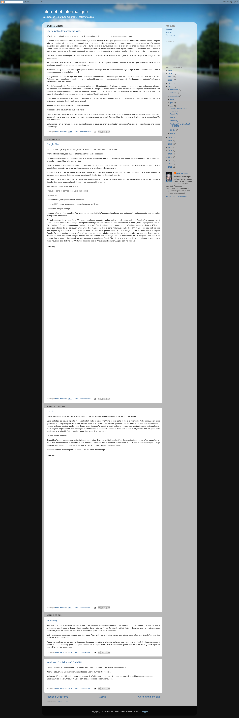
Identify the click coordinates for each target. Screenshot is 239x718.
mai (172, 106)
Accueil (103, 696)
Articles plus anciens (149, 696)
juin (172, 103)
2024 (170, 77)
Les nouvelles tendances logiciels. (64, 31)
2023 (170, 80)
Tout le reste (170, 35)
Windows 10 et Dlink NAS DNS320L (65, 662)
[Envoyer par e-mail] (99, 132)
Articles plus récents (57, 696)
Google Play (53, 144)
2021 (170, 87)
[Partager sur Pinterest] (109, 132)
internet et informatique (65, 11)
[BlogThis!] (101, 132)
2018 (170, 144)
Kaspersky (52, 620)
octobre (173, 93)
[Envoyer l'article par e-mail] (95, 132)
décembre (174, 90)
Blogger (145, 712)
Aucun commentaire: (83, 132)
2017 (170, 147)
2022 (170, 83)
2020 (170, 137)
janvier (173, 133)
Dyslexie (169, 32)
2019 (170, 141)
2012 (170, 164)
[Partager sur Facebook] (106, 132)
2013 (170, 160)
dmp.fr (50, 411)
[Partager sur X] (104, 132)
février (173, 130)
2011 (170, 167)
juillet (172, 99)
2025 (170, 74)
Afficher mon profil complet (176, 196)
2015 (170, 154)
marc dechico (182, 173)
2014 (170, 157)
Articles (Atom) (63, 702)
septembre (174, 96)
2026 (170, 70)
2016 (170, 151)
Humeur (169, 29)
